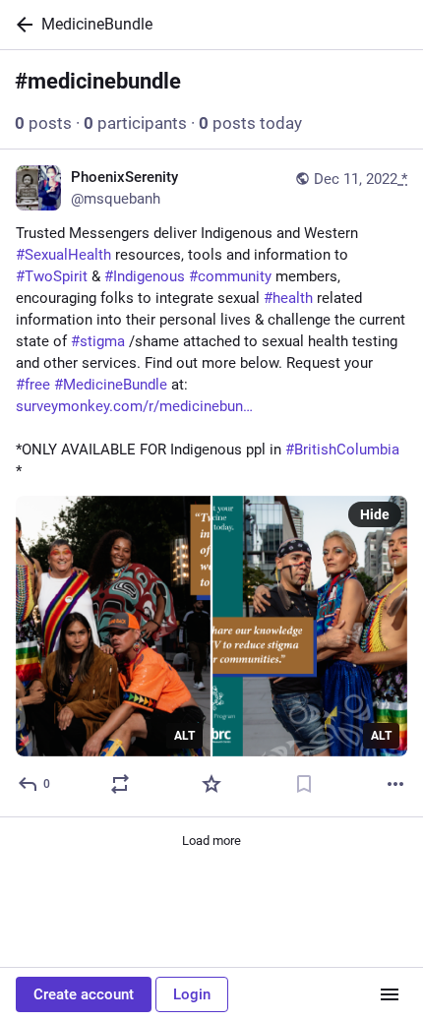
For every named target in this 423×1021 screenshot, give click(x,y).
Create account (83, 994)
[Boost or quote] (120, 784)
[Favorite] (211, 784)
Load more (211, 840)
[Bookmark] (304, 784)
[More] (395, 784)
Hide (375, 514)
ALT (184, 736)
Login (192, 994)
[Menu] (389, 994)
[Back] (20, 24)
